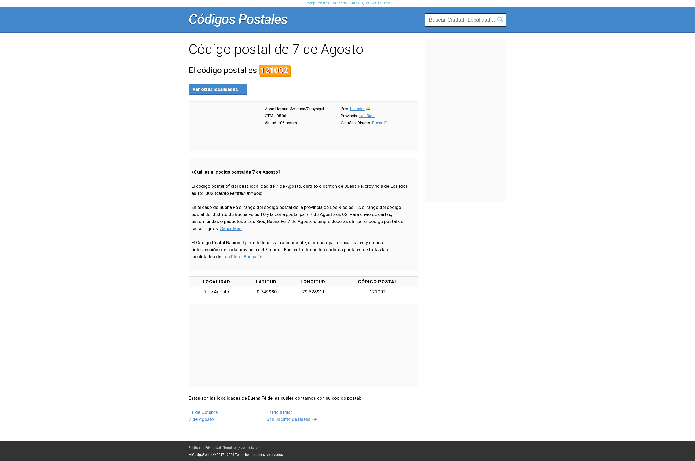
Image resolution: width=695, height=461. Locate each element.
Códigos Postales (238, 19)
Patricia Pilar (279, 412)
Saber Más (231, 228)
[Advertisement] (303, 346)
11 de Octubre (203, 412)
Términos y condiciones (241, 448)
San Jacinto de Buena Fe (292, 419)
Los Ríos (367, 115)
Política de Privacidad (205, 448)
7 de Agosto (201, 419)
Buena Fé (380, 122)
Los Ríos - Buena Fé (242, 256)
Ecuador (357, 108)
